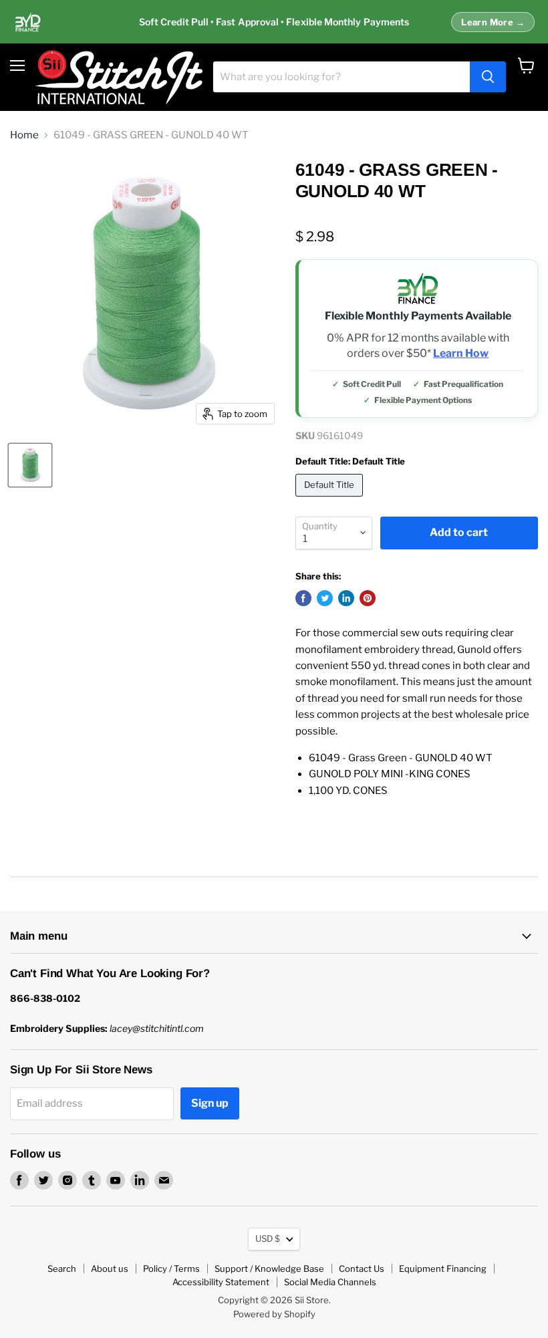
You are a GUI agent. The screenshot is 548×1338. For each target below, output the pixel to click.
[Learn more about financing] (274, 22)
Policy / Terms (171, 1268)
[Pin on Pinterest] (368, 598)
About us (109, 1268)
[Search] (488, 76)
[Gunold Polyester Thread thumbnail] (30, 465)
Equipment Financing (443, 1268)
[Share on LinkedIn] (346, 598)
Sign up (210, 1103)
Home (24, 135)
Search (61, 1268)
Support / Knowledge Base (269, 1268)
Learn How (461, 353)
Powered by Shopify (274, 1314)
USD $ (267, 1238)
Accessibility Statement (220, 1282)
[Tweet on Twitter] (325, 598)
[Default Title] (330, 500)
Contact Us (361, 1268)
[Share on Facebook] (303, 598)
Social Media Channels (330, 1282)
